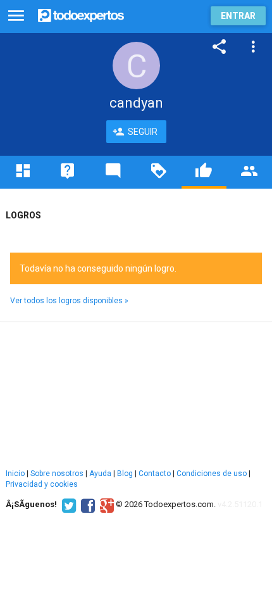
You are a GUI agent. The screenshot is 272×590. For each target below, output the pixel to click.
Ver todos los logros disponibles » (69, 300)
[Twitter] (67, 504)
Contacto (155, 473)
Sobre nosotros (56, 473)
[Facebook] (86, 504)
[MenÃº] (16, 16)
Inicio (15, 473)
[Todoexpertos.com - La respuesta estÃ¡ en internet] (80, 14)
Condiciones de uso (211, 473)
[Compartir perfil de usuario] (219, 47)
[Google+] (105, 504)
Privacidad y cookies (42, 484)
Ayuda (100, 473)
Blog (125, 473)
